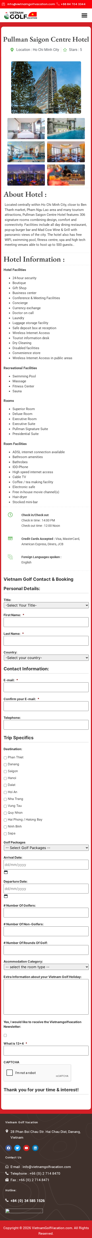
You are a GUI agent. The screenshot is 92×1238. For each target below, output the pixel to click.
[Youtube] (26, 1148)
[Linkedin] (35, 1148)
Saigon (13, 771)
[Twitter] (17, 1148)
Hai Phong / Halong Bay (25, 819)
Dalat (11, 785)
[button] (84, 15)
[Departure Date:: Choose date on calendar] (6, 896)
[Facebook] (8, 1148)
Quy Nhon (15, 812)
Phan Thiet (15, 757)
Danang (13, 764)
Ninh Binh (15, 826)
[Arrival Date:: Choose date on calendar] (6, 872)
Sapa (11, 833)
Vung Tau (15, 805)
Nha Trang (15, 799)
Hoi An (12, 792)
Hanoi (12, 778)
